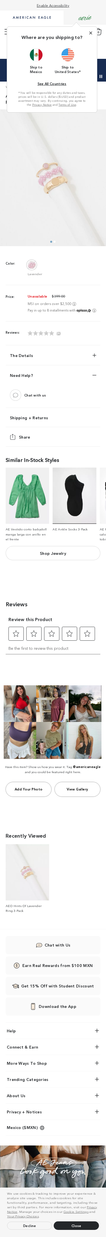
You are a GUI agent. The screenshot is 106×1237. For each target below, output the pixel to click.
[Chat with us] (15, 395)
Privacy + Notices (24, 1111)
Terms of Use (67, 105)
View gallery (77, 788)
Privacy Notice (42, 105)
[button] (41, 1216)
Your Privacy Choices (23, 1216)
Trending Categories (28, 1079)
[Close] (90, 33)
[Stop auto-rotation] (101, 76)
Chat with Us (58, 945)
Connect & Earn (22, 1047)
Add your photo (29, 788)
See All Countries (52, 83)
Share (24, 437)
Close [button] (76, 1225)
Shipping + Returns (29, 417)
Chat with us (35, 395)
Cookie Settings (76, 1211)
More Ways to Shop (27, 1063)
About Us (16, 1095)
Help (11, 1030)
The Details (21, 355)
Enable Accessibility (53, 5)
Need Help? (21, 375)
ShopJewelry (53, 553)
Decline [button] (29, 1225)
